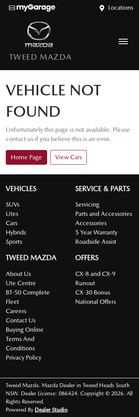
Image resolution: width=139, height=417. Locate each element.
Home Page (26, 157)
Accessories (91, 223)
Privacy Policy (23, 357)
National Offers (95, 301)
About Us (18, 273)
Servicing (87, 204)
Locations (120, 7)
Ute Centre (21, 283)
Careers (16, 311)
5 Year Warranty (96, 232)
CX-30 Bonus (92, 292)
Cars (11, 223)
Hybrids (16, 232)
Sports (14, 241)
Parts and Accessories (103, 213)
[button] (123, 41)
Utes (12, 213)
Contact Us (21, 320)
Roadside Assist (95, 241)
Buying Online (25, 329)
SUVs (12, 204)
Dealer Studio (51, 410)
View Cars (68, 157)
